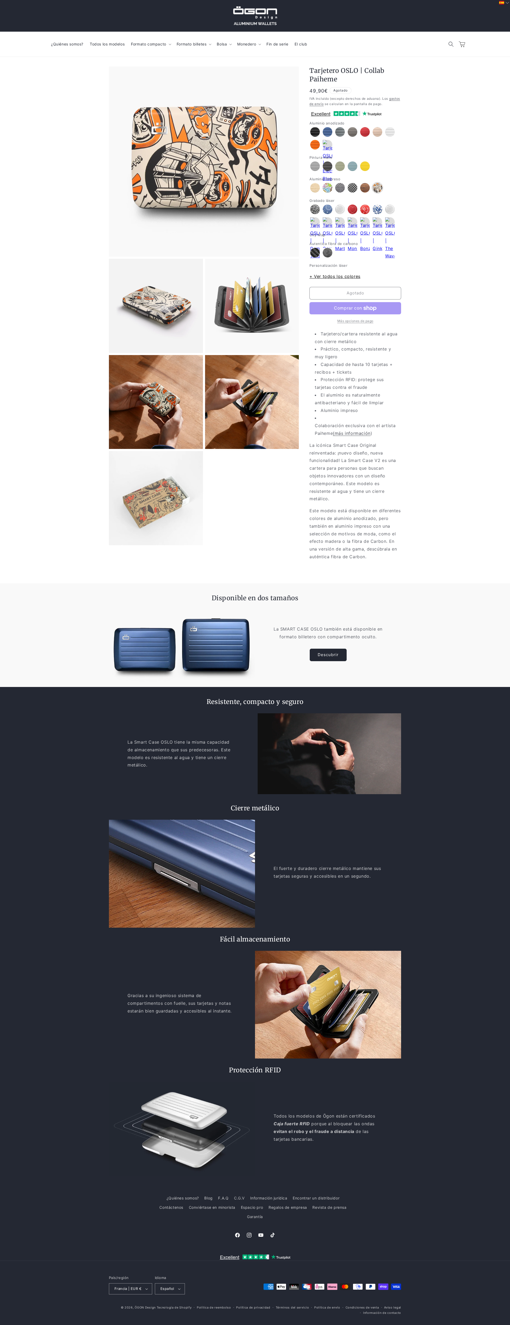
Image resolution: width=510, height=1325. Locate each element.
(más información (352, 433)
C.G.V (239, 1198)
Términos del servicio (292, 1307)
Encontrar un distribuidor (316, 1198)
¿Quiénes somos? (183, 1198)
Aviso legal (392, 1307)
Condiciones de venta (362, 1307)
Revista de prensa (329, 1207)
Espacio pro (252, 1207)
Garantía (255, 1216)
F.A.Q (223, 1198)
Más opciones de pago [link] (355, 321)
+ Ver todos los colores (334, 276)
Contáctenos (171, 1207)
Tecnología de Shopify (174, 1307)
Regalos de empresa (288, 1207)
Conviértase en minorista (212, 1207)
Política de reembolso (214, 1307)
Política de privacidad (253, 1307)
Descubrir (328, 654)
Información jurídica (268, 1198)
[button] (451, 44)
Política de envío (327, 1307)
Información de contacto (382, 1313)
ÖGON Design (145, 1307)
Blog (208, 1198)
